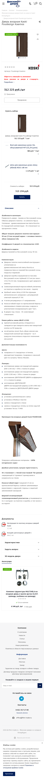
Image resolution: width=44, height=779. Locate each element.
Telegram (21, 698)
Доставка (22, 659)
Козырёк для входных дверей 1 (19, 533)
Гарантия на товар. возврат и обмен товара (22, 668)
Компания (22, 628)
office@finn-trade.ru (24, 718)
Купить (22, 197)
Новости (22, 635)
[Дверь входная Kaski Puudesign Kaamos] (22, 45)
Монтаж (22, 662)
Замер (22, 665)
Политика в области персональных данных (22, 649)
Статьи (22, 639)
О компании (22, 632)
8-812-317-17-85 (22, 710)
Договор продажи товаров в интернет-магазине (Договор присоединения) (22, 673)
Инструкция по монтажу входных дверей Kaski (23, 524)
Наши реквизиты (22, 645)
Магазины (22, 642)
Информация (22, 654)
